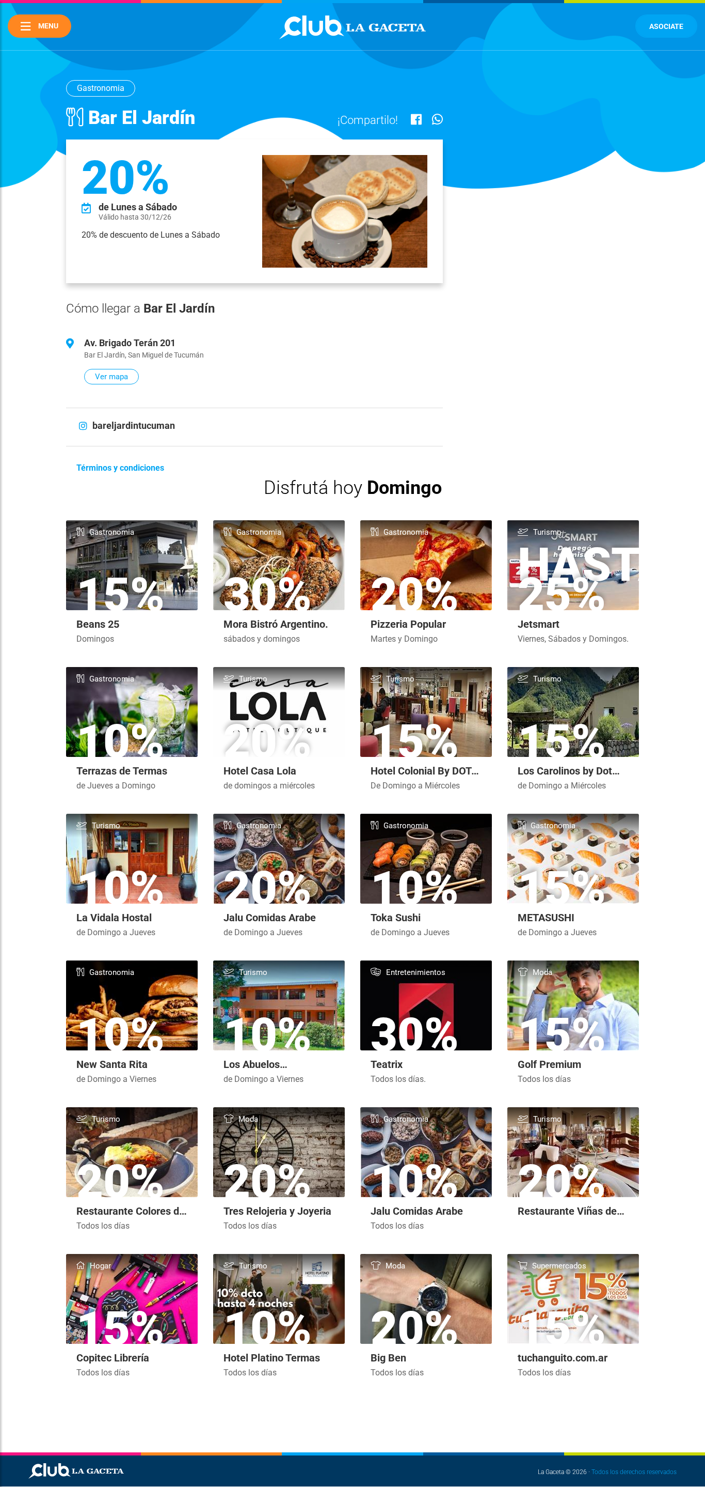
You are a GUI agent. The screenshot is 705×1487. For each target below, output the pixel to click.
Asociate (666, 26)
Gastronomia (100, 88)
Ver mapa (111, 376)
